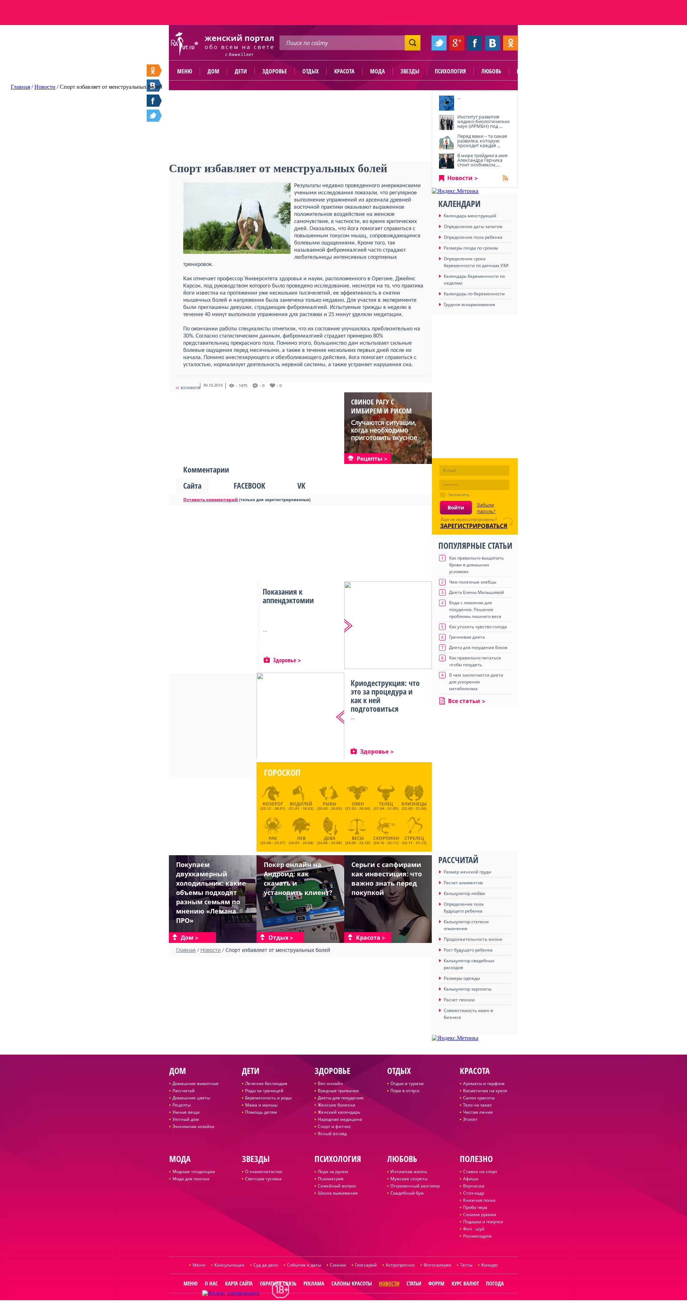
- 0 (262, 385)
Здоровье (274, 71)
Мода (377, 71)
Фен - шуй (473, 1229)
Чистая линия (478, 1112)
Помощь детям (261, 1112)
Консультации (229, 1265)
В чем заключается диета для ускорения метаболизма (476, 682)
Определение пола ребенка (473, 237)
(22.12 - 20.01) (272, 806)
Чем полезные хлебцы (472, 582)
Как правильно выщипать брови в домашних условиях (476, 565)
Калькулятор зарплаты (467, 989)
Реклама (313, 1283)
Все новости (190, 387)
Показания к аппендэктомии (288, 595)
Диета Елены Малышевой (476, 592)
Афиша (470, 1179)
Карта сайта (239, 1283)
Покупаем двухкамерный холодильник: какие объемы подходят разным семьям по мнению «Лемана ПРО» (211, 892)
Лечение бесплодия (266, 1083)
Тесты (466, 1265)
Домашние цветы (191, 1098)
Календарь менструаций (470, 216)
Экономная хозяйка (193, 1126)
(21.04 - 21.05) (386, 806)
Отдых (310, 71)
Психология (450, 71)
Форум (436, 1283)
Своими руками (479, 1214)
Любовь (491, 71)
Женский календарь (339, 1112)
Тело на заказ (477, 1105)
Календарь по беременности (474, 294)
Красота (344, 71)
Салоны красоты (351, 1283)
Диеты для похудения (341, 1098)
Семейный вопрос (337, 1186)
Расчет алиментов (463, 883)
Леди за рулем (333, 1171)
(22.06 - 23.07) (272, 839)
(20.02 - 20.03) (329, 806)
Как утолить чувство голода (478, 627)
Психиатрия (331, 1179)
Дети (241, 71)
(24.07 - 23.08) (301, 839)
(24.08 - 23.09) (329, 839)
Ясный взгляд (332, 1134)
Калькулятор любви (464, 893)
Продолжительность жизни (473, 939)
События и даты (304, 1265)
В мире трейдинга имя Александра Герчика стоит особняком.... (482, 160)
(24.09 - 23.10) (357, 839)
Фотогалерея (437, 1265)
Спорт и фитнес (334, 1126)
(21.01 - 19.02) (301, 806)
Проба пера (475, 1207)
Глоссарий (366, 1265)
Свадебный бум (407, 1193)
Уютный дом (185, 1119)
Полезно (528, 71)
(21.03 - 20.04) (357, 806)
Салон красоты (478, 1098)
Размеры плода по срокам (471, 248)
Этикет (470, 1119)
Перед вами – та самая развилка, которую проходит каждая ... (482, 141)
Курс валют (465, 1283)
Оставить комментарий (210, 500)
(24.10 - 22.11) (386, 839)
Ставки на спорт (480, 1171)
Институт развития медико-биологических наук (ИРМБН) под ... (483, 121)
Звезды (409, 71)
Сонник (338, 1265)
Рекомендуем (477, 1236)
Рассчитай (183, 1091)
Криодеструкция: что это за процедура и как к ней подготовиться (385, 695)
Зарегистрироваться (473, 526)
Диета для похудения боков (478, 647)
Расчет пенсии (459, 1000)
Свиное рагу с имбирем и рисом (381, 406)
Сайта (192, 485)
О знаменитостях (263, 1171)
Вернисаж (473, 1186)
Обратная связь (278, 1283)
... (459, 97)
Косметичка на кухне (485, 1091)
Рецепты (181, 1105)
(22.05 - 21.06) (414, 806)
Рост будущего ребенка (468, 950)
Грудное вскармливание (469, 304)
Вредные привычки (338, 1091)
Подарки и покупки (483, 1222)
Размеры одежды (462, 978)
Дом (213, 71)
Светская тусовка (263, 1179)
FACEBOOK (249, 485)
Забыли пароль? (486, 508)
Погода (495, 1283)
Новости (460, 178)
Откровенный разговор (415, 1186)
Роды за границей (264, 1091)
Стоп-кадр (473, 1193)
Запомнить (458, 495)
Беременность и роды (268, 1098)
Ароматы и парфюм (484, 1083)
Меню (184, 71)
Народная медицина (340, 1119)
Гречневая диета (467, 637)
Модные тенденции (193, 1171)
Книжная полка (479, 1200)
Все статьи (464, 701)
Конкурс (489, 1265)
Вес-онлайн (330, 1083)
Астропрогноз (400, 1265)
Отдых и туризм (407, 1083)
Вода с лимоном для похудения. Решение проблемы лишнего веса (475, 609)
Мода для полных (190, 1179)
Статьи (413, 1283)
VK (301, 485)
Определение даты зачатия (473, 226)
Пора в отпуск (404, 1091)
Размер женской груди (467, 872)
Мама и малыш (261, 1105)
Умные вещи (186, 1112)
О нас (211, 1283)
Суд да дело (265, 1265)
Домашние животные (195, 1083)
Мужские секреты (409, 1179)
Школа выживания (338, 1193)
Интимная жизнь (408, 1171)
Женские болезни (336, 1105)
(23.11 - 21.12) (414, 839)
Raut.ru (320, 1304)
